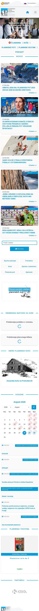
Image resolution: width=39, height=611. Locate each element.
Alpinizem (29, 272)
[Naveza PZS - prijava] (6, 3)
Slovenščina (31, 3)
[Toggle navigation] (35, 12)
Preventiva (29, 261)
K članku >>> (33, 93)
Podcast (19, 52)
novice (19, 56)
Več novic (20, 249)
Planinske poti (9, 47)
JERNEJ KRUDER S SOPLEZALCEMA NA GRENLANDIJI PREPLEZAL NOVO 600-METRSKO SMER (17, 196)
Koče (26, 43)
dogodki (20, 394)
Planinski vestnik (27, 47)
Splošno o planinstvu (29, 266)
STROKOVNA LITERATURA (19, 554)
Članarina (16, 43)
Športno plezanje (10, 261)
